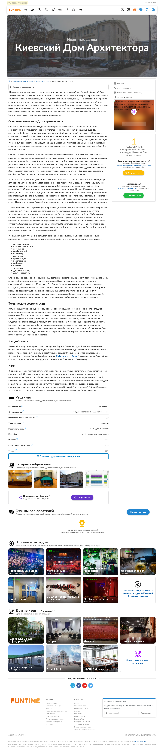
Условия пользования (82, 727)
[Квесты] (39, 9)
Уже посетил (135, 195)
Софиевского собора (66, 356)
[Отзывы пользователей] (141, 9)
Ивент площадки (42, 81)
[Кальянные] (53, 9)
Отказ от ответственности (84, 729)
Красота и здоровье (54, 722)
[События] (128, 9)
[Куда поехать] (26, 9)
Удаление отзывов (81, 724)
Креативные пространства (23, 81)
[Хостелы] (80, 9)
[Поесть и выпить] (60, 9)
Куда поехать (51, 703)
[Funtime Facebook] (79, 685)
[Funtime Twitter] (91, 685)
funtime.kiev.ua (140, 741)
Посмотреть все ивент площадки (137, 661)
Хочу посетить (134, 173)
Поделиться (83, 497)
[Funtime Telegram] (73, 685)
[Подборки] (135, 9)
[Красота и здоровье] (73, 9)
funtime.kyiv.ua (132, 735)
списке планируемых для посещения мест (134, 166)
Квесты (49, 708)
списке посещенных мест (128, 188)
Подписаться (146, 713)
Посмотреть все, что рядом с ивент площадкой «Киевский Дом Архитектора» (138, 593)
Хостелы (49, 724)
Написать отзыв (138, 512)
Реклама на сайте (81, 708)
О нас (76, 703)
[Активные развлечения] (67, 9)
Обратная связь (150, 3)
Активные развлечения (55, 719)
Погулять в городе (53, 706)
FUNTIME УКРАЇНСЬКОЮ (18, 3)
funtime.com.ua (148, 735)
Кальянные (50, 714)
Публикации (79, 714)
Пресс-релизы (79, 716)
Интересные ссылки (82, 722)
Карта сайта (79, 719)
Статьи (77, 711)
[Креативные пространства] (46, 9)
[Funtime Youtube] (85, 685)
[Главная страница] (9, 81)
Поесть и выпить (52, 716)
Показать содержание (23, 87)
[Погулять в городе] (33, 9)
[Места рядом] (122, 9)
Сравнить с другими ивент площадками (59, 456)
